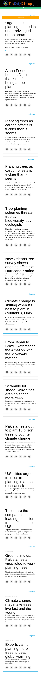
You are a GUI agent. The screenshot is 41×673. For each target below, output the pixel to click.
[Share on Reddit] (29, 54)
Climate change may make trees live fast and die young (18, 606)
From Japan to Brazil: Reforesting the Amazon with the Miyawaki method (20, 350)
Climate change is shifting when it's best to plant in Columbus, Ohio (20, 307)
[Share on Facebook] (7, 54)
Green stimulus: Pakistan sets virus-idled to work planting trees (20, 561)
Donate (20, 17)
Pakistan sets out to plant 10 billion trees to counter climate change (19, 432)
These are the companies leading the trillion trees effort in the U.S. (19, 519)
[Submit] (38, 25)
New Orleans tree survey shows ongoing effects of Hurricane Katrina (19, 265)
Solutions (32, 114)
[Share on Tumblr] (20, 54)
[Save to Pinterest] (25, 54)
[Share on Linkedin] (16, 54)
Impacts (32, 294)
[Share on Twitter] (11, 54)
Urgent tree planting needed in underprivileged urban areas (20, 29)
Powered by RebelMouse (35, 5)
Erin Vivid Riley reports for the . (17, 47)
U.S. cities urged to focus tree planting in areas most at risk (19, 480)
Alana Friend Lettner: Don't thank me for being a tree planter (16, 79)
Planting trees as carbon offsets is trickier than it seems (19, 127)
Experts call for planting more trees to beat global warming (17, 650)
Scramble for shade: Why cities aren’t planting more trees (19, 392)
